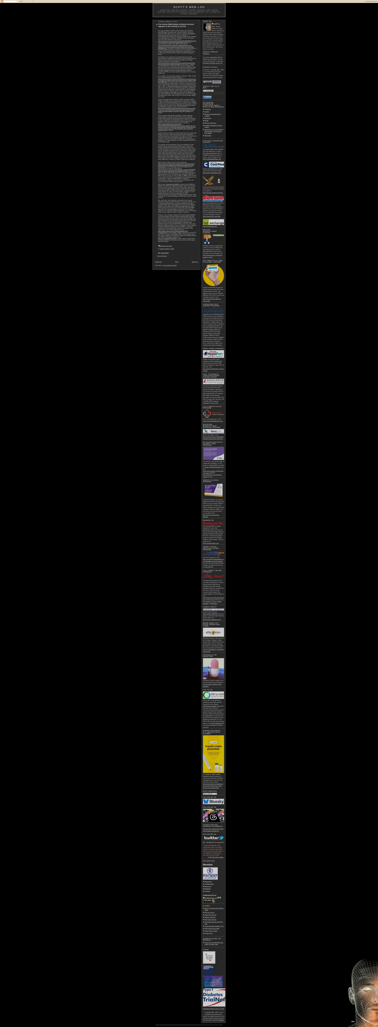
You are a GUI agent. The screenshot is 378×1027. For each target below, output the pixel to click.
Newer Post (158, 262)
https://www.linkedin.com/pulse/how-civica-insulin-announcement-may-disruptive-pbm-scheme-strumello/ (176, 63)
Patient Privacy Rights (211, 940)
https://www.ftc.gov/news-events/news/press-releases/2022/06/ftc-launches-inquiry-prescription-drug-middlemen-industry (177, 170)
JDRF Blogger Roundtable (212, 938)
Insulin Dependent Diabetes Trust (214, 936)
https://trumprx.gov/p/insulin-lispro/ (213, 192)
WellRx (207, 120)
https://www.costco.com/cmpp (211, 216)
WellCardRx (208, 135)
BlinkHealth (208, 118)
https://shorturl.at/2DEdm (210, 614)
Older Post (195, 262)
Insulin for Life (209, 943)
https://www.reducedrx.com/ (211, 543)
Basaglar (205, 603)
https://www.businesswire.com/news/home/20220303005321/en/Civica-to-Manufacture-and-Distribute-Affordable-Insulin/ (177, 41)
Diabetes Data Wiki (210, 927)
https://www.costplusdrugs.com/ (212, 172)
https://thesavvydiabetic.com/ (211, 706)
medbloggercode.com (209, 904)
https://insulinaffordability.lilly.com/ (213, 421)
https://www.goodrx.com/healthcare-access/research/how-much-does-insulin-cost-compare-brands (213, 786)
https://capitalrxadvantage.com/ (212, 159)
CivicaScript (191, 33)
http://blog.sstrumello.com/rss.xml (212, 63)
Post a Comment (162, 256)
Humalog (207, 601)
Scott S (217, 24)
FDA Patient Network (210, 929)
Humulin (219, 601)
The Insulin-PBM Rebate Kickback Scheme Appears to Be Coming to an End (176, 25)
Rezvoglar (214, 603)
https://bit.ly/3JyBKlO (172, 184)
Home (176, 262)
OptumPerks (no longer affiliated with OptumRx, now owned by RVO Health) (214, 131)
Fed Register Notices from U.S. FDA (213, 1018)
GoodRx (207, 111)
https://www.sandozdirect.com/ (211, 619)
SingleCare (208, 109)
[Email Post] (174, 249)
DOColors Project (209, 922)
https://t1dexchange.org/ (210, 226)
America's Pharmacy (210, 123)
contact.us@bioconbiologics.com (213, 467)
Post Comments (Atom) (170, 265)
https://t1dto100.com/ (217, 723)
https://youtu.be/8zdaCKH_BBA (167, 238)
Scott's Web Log (189, 7)
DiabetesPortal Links (210, 924)
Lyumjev (213, 601)
